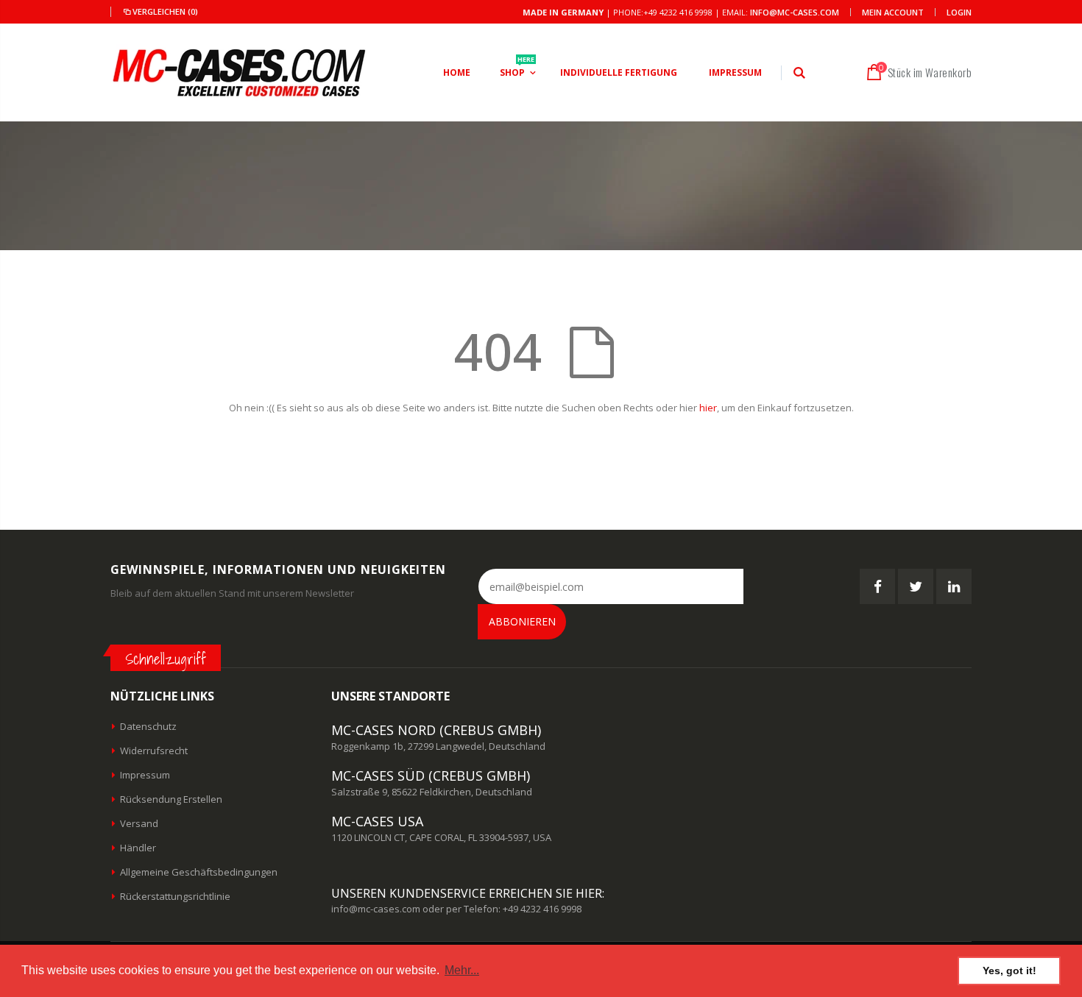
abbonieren (522, 621)
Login (959, 12)
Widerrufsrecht (154, 750)
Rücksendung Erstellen (171, 799)
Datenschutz (148, 726)
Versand (139, 823)
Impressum (145, 774)
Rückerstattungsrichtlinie (175, 896)
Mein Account (893, 12)
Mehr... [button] (462, 970)
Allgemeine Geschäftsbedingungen (198, 872)
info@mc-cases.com (794, 12)
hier (708, 407)
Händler (138, 847)
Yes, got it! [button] (1009, 970)
